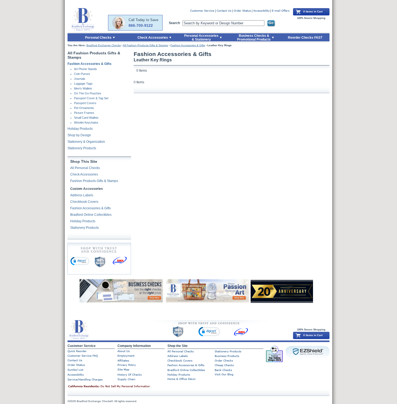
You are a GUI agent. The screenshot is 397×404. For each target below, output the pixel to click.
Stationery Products (82, 148)
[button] (79, 261)
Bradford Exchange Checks (103, 45)
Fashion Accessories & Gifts (187, 45)
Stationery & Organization (86, 142)
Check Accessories (84, 174)
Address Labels (81, 195)
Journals (79, 78)
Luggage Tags (83, 83)
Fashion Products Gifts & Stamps (94, 181)
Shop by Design (79, 135)
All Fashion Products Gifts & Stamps (145, 45)
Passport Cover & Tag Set (91, 98)
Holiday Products (80, 129)
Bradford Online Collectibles (91, 215)
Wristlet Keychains (86, 122)
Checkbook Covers (84, 202)
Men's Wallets (83, 88)
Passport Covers (85, 103)
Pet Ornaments (84, 108)
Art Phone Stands (85, 69)
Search (174, 23)
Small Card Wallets (86, 117)
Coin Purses (82, 73)
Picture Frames (84, 112)
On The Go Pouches (87, 93)
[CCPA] (117, 386)
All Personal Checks (85, 168)
